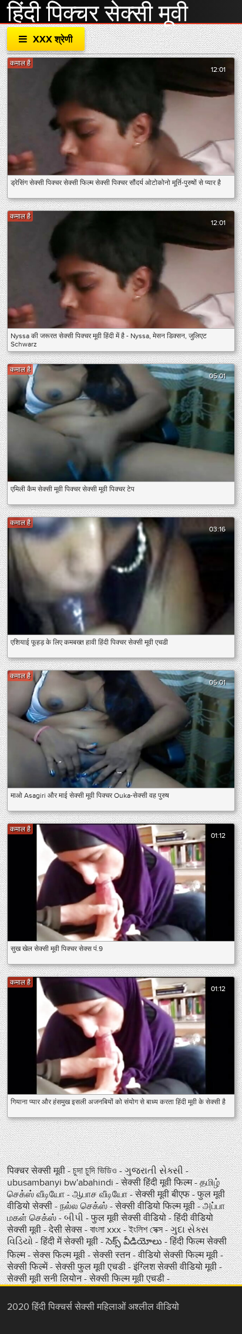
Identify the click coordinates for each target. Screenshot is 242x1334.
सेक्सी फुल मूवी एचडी (90, 1267)
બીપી (73, 1218)
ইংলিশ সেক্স (147, 1230)
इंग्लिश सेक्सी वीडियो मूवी (175, 1267)
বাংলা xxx (106, 1230)
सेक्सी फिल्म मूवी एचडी (126, 1279)
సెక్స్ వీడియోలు (134, 1241)
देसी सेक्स (67, 1230)
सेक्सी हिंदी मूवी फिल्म (156, 1182)
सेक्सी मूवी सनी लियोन (44, 1279)
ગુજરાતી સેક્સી (155, 1171)
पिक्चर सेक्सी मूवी (37, 1171)
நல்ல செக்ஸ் (83, 1206)
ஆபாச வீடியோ (101, 1194)
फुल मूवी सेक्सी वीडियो (128, 1218)
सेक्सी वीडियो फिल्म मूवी (156, 1206)
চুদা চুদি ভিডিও (95, 1171)
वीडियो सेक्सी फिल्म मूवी (178, 1255)
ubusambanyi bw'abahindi (60, 1182)
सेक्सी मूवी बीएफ (163, 1194)
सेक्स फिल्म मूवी (60, 1255)
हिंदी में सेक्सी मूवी (70, 1241)
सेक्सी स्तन (113, 1255)
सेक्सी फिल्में (27, 1267)
